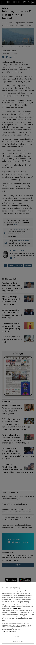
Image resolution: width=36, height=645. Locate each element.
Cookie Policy (17, 608)
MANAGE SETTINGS (18, 641)
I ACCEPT (18, 636)
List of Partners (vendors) (9, 631)
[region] (18, 613)
